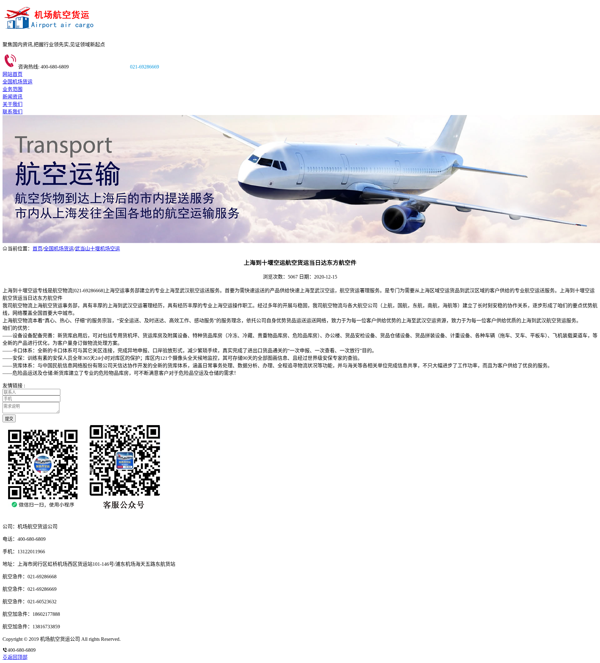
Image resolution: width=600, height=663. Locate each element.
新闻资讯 (12, 96)
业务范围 (12, 89)
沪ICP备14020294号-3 (145, 639)
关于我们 (12, 104)
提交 (9, 418)
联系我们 (12, 111)
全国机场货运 (17, 81)
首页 (37, 248)
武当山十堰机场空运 (97, 248)
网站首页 (12, 74)
